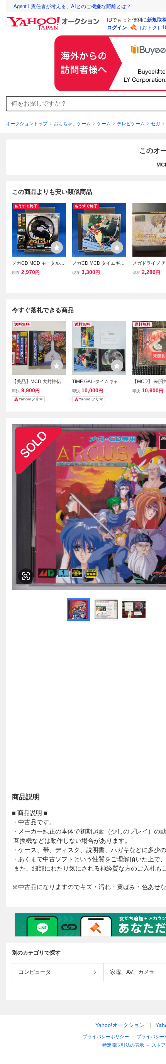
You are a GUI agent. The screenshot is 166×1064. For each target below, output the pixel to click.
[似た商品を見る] (26, 576)
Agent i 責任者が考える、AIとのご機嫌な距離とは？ (72, 6)
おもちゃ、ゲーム (72, 123)
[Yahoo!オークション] (54, 18)
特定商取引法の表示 (123, 1045)
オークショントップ (26, 123)
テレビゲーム (131, 123)
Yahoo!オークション (120, 1025)
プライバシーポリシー (106, 1036)
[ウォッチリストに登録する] (57, 247)
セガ (155, 123)
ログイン (117, 27)
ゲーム (104, 123)
